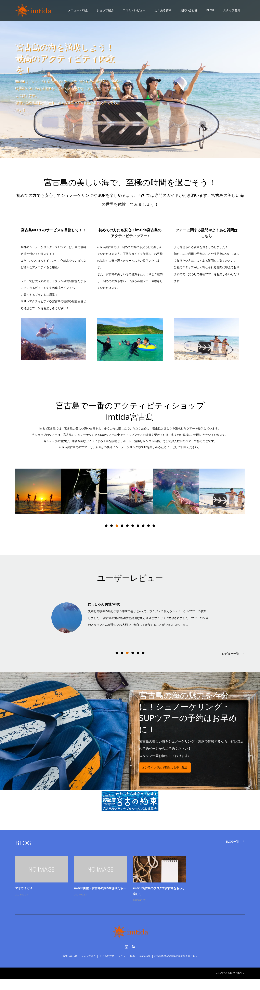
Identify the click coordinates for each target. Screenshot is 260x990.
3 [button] (117, 525)
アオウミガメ (23, 888)
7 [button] (138, 525)
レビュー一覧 (230, 653)
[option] (38, 491)
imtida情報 (145, 956)
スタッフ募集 (231, 10)
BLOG (210, 10)
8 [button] (143, 525)
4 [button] (122, 525)
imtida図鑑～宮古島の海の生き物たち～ (176, 956)
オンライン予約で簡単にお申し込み (165, 767)
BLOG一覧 (232, 841)
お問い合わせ (188, 10)
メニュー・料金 (78, 10)
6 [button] (132, 525)
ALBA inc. (240, 973)
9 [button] (148, 525)
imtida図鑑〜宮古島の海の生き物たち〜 (100, 888)
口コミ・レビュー (134, 10)
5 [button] (127, 525)
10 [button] (154, 525)
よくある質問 (162, 10)
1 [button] (106, 525)
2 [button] (111, 525)
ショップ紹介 (105, 10)
